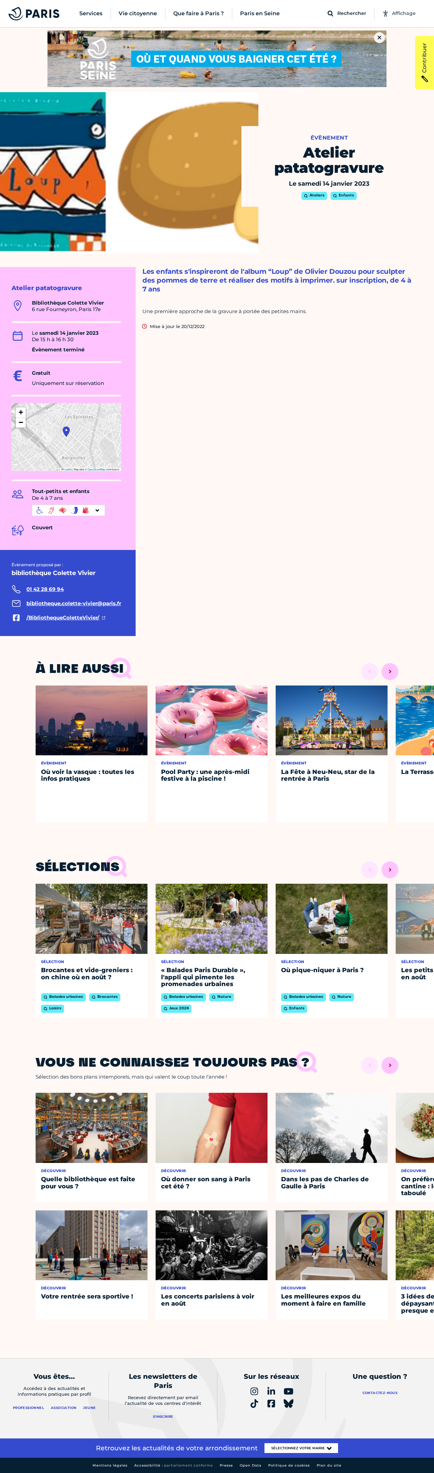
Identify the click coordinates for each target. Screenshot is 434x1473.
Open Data (250, 1465)
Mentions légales (110, 1465)
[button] (66, 431)
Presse (226, 1465)
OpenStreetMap (96, 469)
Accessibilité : (173, 1465)
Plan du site (329, 1465)
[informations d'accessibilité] (68, 510)
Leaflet (68, 469)
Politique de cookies (289, 1465)
